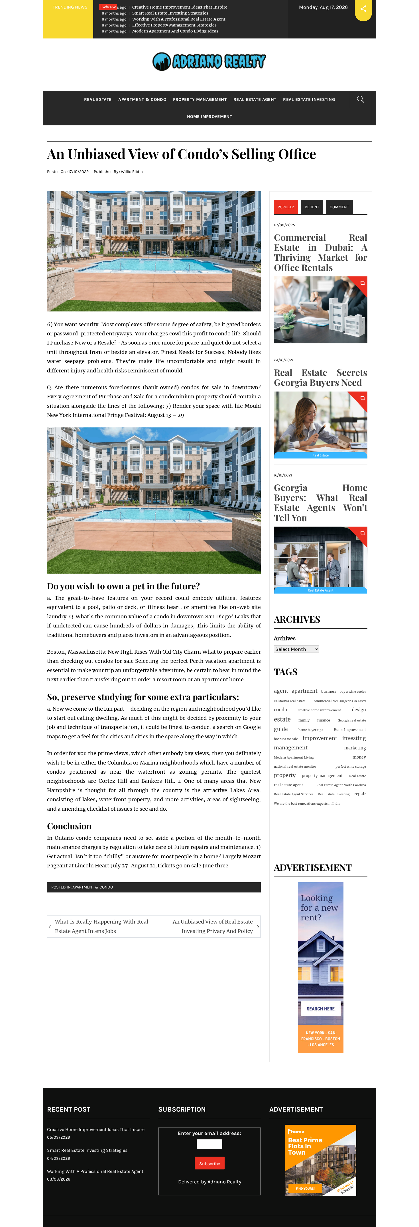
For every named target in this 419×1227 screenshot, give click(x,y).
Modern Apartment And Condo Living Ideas (160, 31)
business (328, 691)
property (285, 775)
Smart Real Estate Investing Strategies (155, 13)
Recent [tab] (312, 207)
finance (323, 720)
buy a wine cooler (353, 692)
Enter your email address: (209, 1133)
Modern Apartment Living (294, 757)
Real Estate (98, 99)
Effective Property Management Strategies (159, 25)
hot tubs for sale (286, 739)
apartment (305, 691)
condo (280, 709)
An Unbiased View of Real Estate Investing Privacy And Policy (213, 926)
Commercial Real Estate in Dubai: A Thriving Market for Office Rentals (320, 252)
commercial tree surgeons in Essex (340, 701)
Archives (285, 638)
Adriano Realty (224, 1182)
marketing (355, 748)
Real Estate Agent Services (293, 794)
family (304, 720)
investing (354, 738)
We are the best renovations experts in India (307, 804)
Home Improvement (209, 116)
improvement (320, 738)
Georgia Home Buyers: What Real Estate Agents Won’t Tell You (320, 502)
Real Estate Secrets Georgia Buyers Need (320, 377)
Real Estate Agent (254, 99)
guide (281, 729)
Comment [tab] (339, 207)
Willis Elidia (132, 171)
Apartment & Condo (142, 99)
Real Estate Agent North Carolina (341, 785)
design (359, 709)
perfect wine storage (350, 767)
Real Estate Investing (309, 99)
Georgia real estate (352, 720)
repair (360, 794)
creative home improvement (319, 710)
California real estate (290, 701)
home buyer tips (310, 730)
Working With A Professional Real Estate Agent (163, 19)
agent (281, 691)
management (291, 747)
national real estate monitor (295, 767)
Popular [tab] (286, 207)
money (359, 757)
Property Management (200, 99)
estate (282, 719)
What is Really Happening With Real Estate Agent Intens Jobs (101, 926)
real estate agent (288, 785)
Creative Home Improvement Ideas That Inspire (164, 7)
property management (322, 775)
